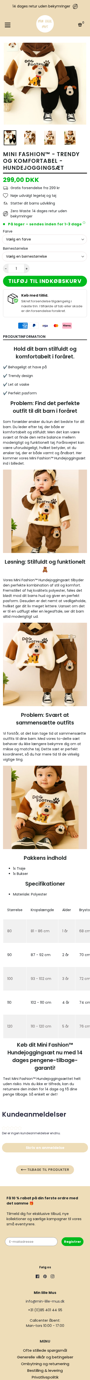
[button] (45, 1147)
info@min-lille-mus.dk (45, 1301)
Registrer (72, 1241)
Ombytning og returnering (45, 1363)
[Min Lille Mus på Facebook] (37, 1277)
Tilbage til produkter (47, 1169)
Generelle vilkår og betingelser (45, 1357)
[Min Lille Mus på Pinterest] (45, 1277)
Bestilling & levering (45, 1370)
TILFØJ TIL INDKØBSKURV (45, 281)
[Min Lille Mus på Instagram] (52, 1277)
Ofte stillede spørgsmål (45, 1350)
